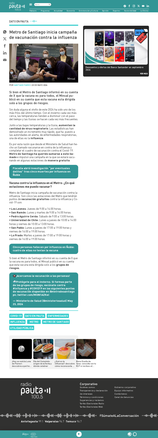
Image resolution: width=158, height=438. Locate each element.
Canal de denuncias (124, 397)
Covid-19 (16, 315)
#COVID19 (36, 288)
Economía (71, 11)
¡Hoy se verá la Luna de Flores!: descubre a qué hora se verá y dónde (21, 363)
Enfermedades (58, 315)
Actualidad (58, 11)
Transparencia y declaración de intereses (94, 392)
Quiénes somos (87, 387)
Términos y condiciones (91, 397)
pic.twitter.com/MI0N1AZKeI (31, 294)
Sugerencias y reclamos (92, 400)
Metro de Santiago (56, 321)
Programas (45, 11)
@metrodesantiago (62, 291)
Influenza (17, 321)
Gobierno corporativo (125, 387)
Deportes (116, 11)
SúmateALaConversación (119, 415)
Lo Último (144, 11)
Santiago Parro (22, 85)
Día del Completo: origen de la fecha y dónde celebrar (42, 363)
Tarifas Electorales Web (91, 406)
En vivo (33, 434)
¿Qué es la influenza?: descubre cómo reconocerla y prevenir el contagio (65, 363)
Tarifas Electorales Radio (92, 403)
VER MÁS (144, 73)
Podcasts (33, 11)
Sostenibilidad (130, 11)
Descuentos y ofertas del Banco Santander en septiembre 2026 (114, 68)
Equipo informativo (123, 390)
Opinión (105, 11)
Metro (34, 321)
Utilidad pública (21, 328)
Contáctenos (120, 394)
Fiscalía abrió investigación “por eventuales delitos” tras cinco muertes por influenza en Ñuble (42, 171)
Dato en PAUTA (34, 315)
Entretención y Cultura (88, 11)
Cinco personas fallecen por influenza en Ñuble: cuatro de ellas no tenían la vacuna (43, 248)
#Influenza (20, 288)
